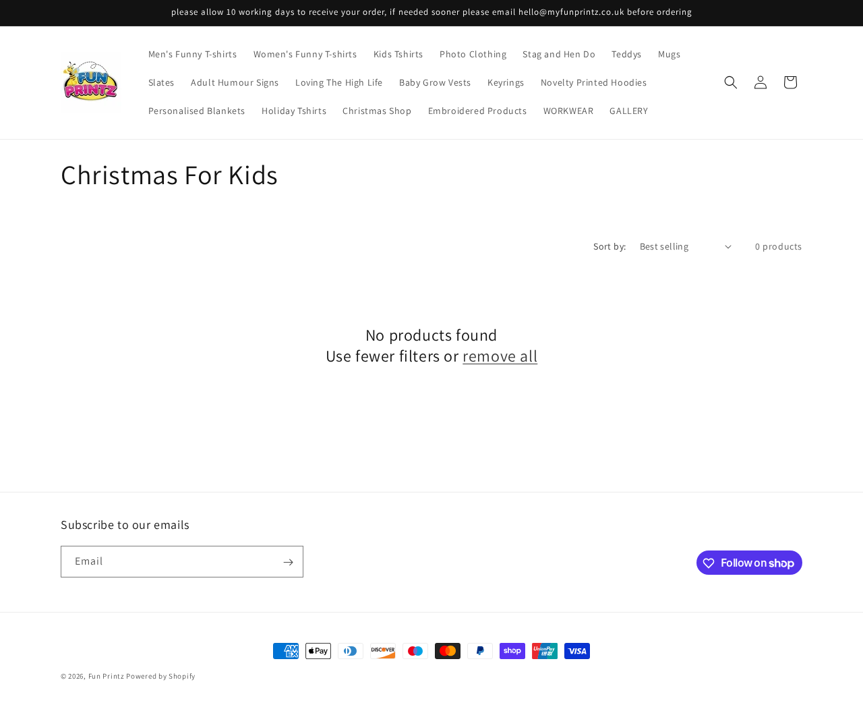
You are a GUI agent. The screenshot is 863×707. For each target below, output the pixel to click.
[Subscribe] (288, 562)
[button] (731, 82)
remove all (500, 355)
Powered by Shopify (161, 676)
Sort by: (609, 246)
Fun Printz (106, 676)
